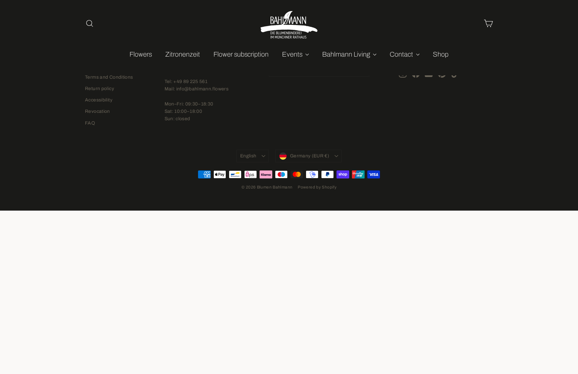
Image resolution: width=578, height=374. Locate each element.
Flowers (140, 54)
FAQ (90, 123)
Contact (402, 54)
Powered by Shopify (317, 187)
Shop (441, 54)
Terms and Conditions (109, 77)
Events (293, 54)
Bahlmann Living (346, 54)
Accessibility (98, 99)
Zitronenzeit (182, 54)
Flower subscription (241, 54)
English (248, 155)
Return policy (99, 88)
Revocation (97, 111)
